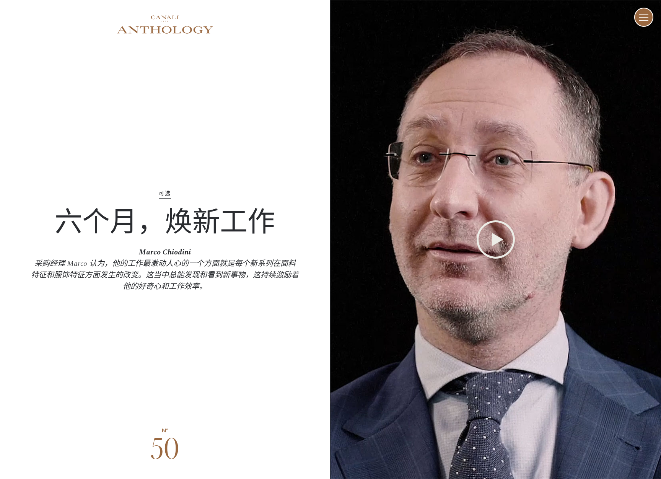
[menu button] (643, 17)
